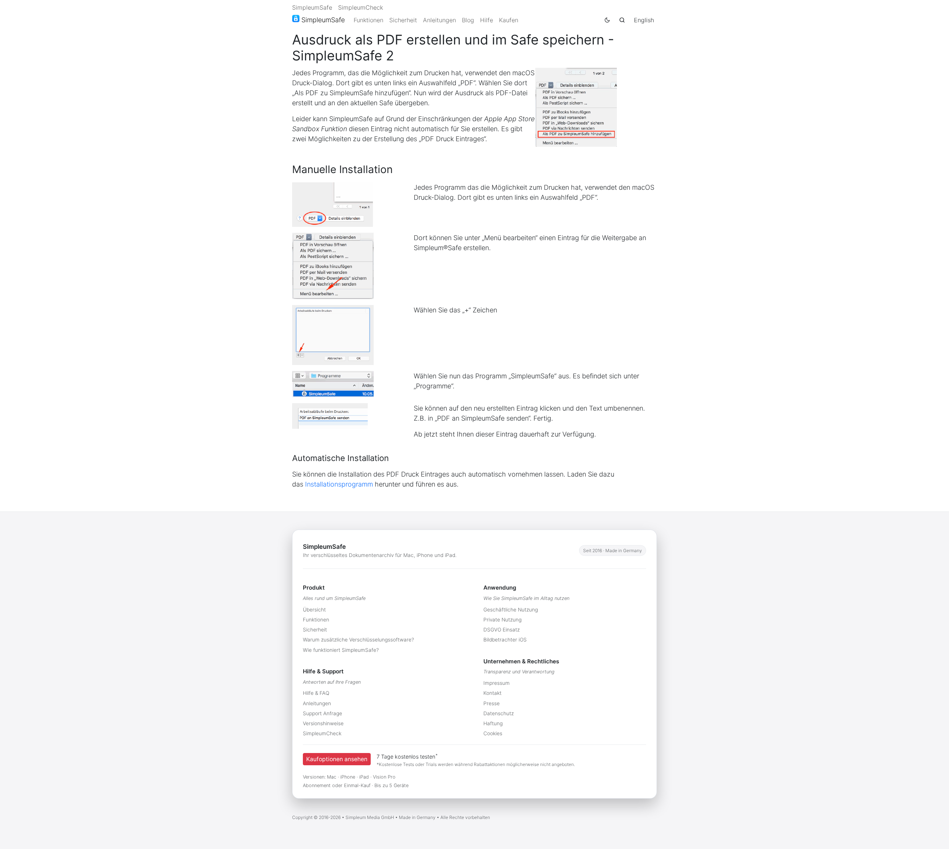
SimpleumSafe (312, 7)
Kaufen (508, 20)
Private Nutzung (502, 620)
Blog (468, 20)
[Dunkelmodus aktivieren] (607, 20)
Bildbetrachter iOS (505, 640)
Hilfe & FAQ (316, 693)
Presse (491, 703)
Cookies (492, 733)
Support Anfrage (322, 713)
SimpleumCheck (360, 7)
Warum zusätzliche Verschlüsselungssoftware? (358, 640)
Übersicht (314, 610)
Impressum (496, 683)
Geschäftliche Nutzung (510, 610)
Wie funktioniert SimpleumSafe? (341, 650)
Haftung (493, 723)
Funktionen (368, 20)
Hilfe (486, 20)
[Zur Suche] (622, 20)
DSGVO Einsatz (501, 630)
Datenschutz (498, 713)
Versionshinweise (323, 723)
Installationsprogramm (339, 484)
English (644, 20)
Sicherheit (403, 20)
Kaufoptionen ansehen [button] (336, 759)
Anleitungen (439, 20)
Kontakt (492, 693)
